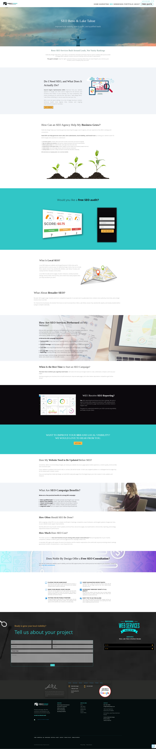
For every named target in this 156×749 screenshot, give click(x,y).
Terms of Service (107, 720)
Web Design (47, 737)
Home (69, 682)
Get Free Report (107, 231)
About (80, 682)
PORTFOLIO (128, 4)
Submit (52, 665)
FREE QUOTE (147, 4)
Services (75, 682)
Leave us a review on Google (42, 723)
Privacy (91, 682)
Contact (86, 682)
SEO (111, 4)
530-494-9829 (146, 1)
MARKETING (104, 4)
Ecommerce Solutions (62, 706)
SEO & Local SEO (61, 708)
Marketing (39, 737)
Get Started (48, 107)
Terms (96, 682)
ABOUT (137, 4)
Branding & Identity (61, 711)
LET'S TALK (78, 443)
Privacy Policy (107, 718)
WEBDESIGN (118, 4)
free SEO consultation (48, 565)
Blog (101, 682)
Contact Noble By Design (109, 717)
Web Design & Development (63, 704)
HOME (96, 4)
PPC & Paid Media (61, 709)
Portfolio (53, 737)
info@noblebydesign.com (109, 706)
